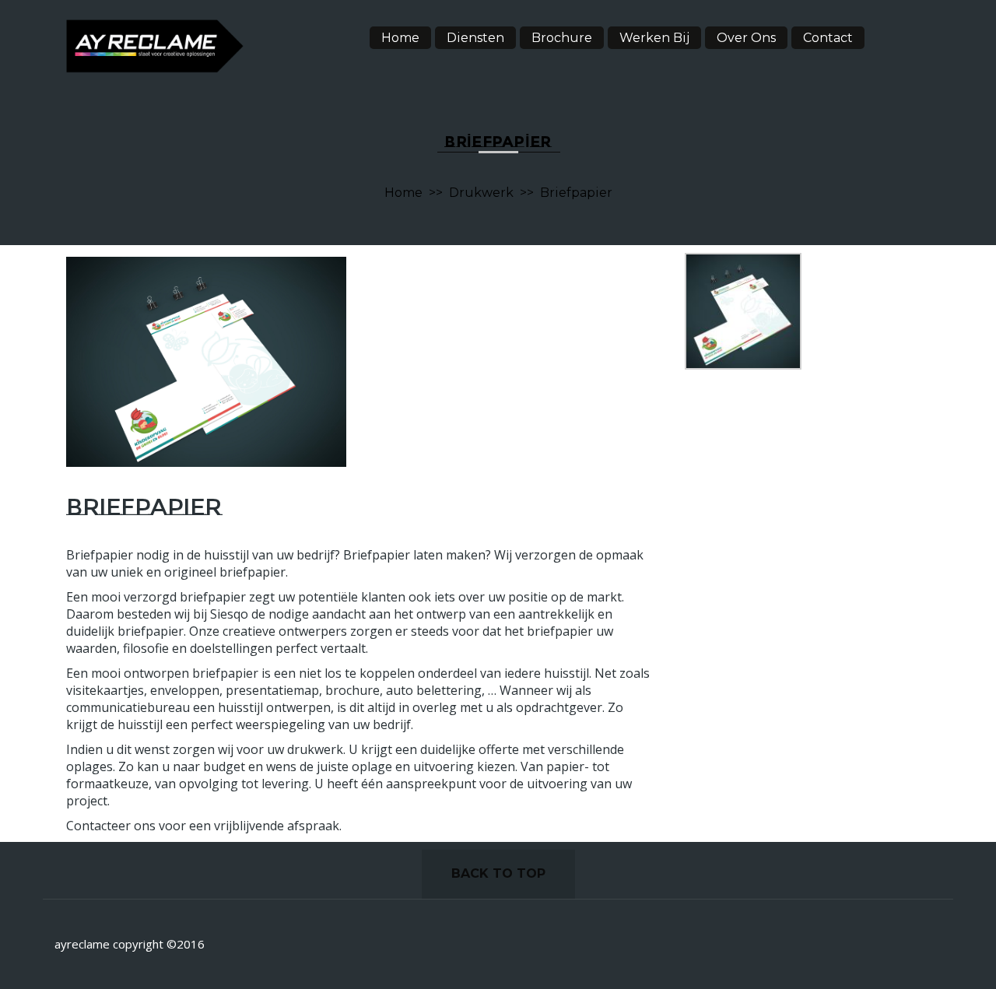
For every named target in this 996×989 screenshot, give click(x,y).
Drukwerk (481, 192)
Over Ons (746, 37)
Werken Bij (654, 37)
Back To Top (498, 873)
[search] (903, 35)
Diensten (475, 37)
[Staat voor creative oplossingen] (155, 45)
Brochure (561, 37)
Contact (828, 37)
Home (400, 37)
